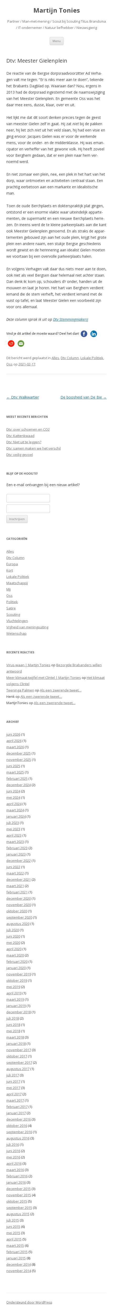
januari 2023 (16, 854)
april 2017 (14, 1094)
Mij (8, 589)
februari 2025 (17, 778)
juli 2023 (12, 822)
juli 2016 (12, 1144)
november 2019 (18, 974)
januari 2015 (16, 1258)
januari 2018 (16, 1043)
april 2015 (14, 1239)
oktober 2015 (16, 1201)
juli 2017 (12, 1075)
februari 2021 (17, 892)
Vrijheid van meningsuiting (27, 627)
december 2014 (18, 1264)
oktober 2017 (16, 1056)
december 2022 (18, 860)
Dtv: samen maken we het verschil (33, 448)
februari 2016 (17, 1176)
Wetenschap (16, 633)
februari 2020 (17, 961)
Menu (57, 41)
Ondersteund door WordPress (29, 1302)
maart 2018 (15, 1037)
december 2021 (18, 879)
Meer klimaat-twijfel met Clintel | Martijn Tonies (43, 677)
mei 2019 (13, 986)
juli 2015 (12, 1220)
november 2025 (18, 759)
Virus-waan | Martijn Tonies (28, 665)
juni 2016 (13, 1150)
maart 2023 (15, 841)
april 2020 (14, 949)
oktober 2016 (16, 1125)
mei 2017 (13, 1087)
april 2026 (14, 740)
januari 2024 (16, 816)
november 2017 (18, 1049)
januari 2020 (16, 967)
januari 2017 (16, 1113)
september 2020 (19, 917)
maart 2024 (15, 810)
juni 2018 (13, 1024)
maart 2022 (15, 873)
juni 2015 (13, 1226)
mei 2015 (13, 1232)
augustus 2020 (17, 923)
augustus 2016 (17, 1138)
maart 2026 (15, 747)
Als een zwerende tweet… (60, 690)
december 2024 (18, 784)
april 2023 (14, 835)
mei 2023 (13, 829)
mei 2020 (13, 942)
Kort (9, 570)
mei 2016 (13, 1157)
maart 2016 (15, 1169)
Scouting (13, 614)
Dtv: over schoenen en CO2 (28, 429)
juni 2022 (13, 867)
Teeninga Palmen (20, 690)
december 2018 (18, 1012)
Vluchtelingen (17, 620)
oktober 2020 (16, 911)
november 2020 (18, 904)
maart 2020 (15, 955)
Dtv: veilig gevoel (19, 454)
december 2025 (18, 753)
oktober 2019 (16, 980)
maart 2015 (15, 1245)
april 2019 (14, 993)
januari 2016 (16, 1182)
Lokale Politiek (91, 357)
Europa (12, 564)
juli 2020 (12, 930)
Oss (9, 364)
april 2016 (14, 1163)
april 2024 (14, 803)
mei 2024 (13, 797)
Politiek (12, 601)
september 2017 (19, 1062)
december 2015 (18, 1188)
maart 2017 (15, 1100)
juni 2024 (13, 791)
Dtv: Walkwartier (22, 397)
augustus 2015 (17, 1214)
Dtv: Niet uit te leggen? (23, 442)
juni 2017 (13, 1081)
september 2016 (19, 1132)
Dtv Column (70, 357)
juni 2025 (13, 766)
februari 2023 (17, 848)
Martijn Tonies (56, 10)
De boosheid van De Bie (83, 397)
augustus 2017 (17, 1068)
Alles (55, 357)
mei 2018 (13, 1031)
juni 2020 (13, 936)
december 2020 (18, 898)
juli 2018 (12, 1018)
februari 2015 (17, 1251)
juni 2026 (13, 734)
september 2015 (19, 1207)
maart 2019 (15, 999)
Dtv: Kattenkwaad (20, 435)
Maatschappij (17, 583)
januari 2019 (16, 1005)
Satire (11, 608)
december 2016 (18, 1119)
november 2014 (18, 1270)
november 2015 (18, 1195)
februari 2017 (17, 1106)
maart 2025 (15, 772)
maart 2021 (15, 885)
